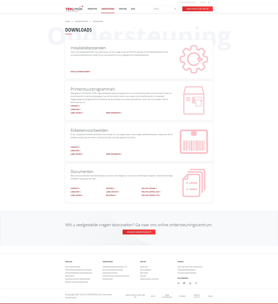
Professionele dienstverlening (116, 276)
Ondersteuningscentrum (114, 267)
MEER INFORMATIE (113, 113)
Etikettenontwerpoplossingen (78, 270)
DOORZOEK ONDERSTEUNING (138, 232)
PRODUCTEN (92, 8)
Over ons (144, 267)
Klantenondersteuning (113, 270)
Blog (153, 296)
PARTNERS (181, 262)
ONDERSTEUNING (107, 8)
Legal (210, 296)
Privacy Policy (197, 296)
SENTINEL (109, 188)
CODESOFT (75, 106)
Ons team (144, 273)
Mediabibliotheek (110, 273)
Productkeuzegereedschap (76, 282)
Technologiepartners (187, 273)
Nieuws (143, 276)
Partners (203, 2)
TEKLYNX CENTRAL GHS (150, 192)
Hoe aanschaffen (72, 267)
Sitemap (182, 296)
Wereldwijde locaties (149, 279)
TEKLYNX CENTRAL (148, 188)
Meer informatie (167, 296)
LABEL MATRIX (76, 113)
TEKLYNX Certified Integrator (190, 267)
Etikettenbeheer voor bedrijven (78, 273)
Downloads (108, 279)
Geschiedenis (145, 270)
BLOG (133, 8)
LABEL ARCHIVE (112, 192)
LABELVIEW (75, 109)
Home (67, 21)
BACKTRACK (110, 195)
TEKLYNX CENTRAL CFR (150, 195)
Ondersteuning (81, 21)
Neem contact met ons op (197, 9)
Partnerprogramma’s (187, 270)
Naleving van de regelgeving (77, 279)
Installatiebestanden (80, 72)
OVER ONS (123, 8)
